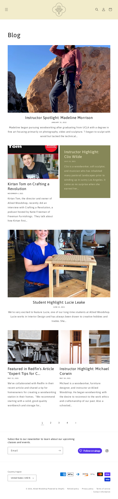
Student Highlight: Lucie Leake (59, 302)
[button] (6, 9)
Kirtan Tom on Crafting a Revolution (28, 186)
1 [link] (42, 422)
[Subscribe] (59, 450)
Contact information (101, 492)
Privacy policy (87, 489)
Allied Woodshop (40, 489)
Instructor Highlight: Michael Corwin (84, 371)
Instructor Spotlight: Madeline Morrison (59, 118)
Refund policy (73, 489)
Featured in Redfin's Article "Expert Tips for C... (31, 371)
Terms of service (103, 489)
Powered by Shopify (56, 489)
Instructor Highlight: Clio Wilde (81, 154)
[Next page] (75, 422)
